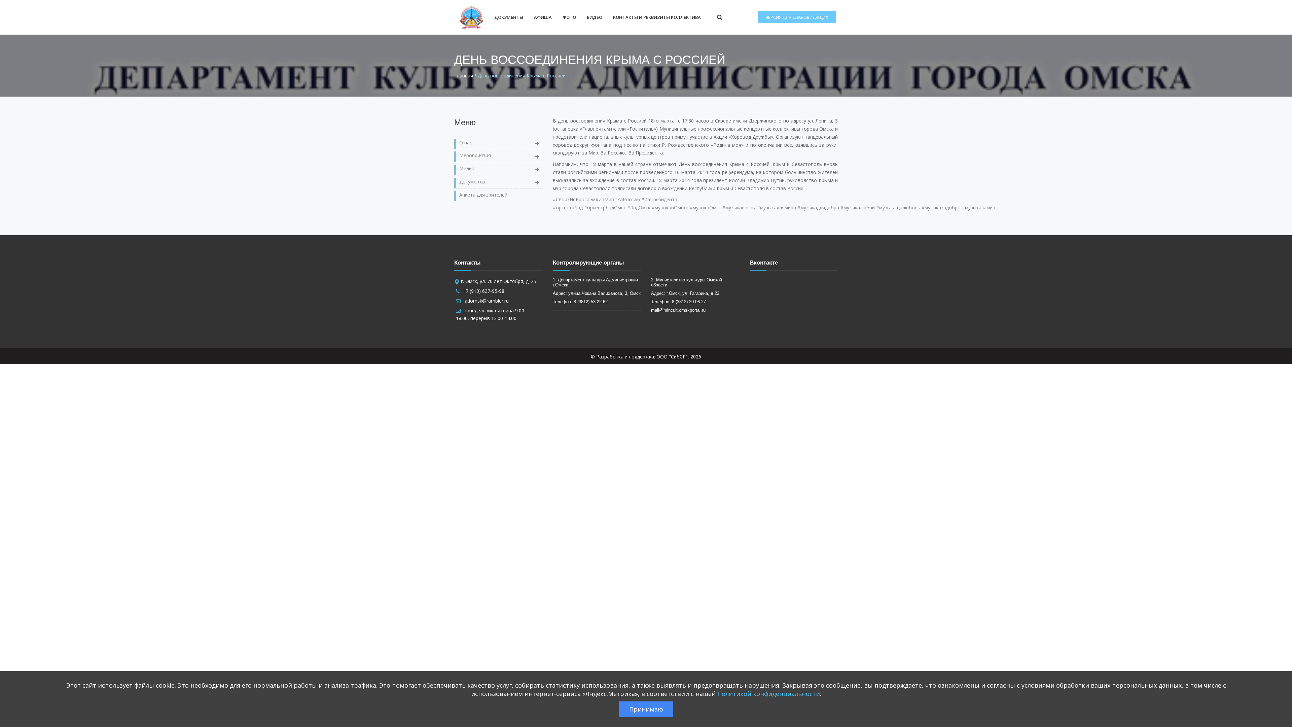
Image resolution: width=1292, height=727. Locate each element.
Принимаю (646, 709)
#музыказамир (978, 207)
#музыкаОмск (705, 207)
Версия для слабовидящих (796, 17)
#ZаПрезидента (659, 199)
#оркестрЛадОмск (605, 207)
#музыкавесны (739, 207)
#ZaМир (605, 199)
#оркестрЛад (568, 207)
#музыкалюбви (857, 207)
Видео (594, 17)
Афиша (543, 17)
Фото (569, 17)
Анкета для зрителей (483, 195)
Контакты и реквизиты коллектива (657, 17)
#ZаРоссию (627, 199)
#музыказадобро (941, 207)
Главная (463, 75)
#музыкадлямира (776, 207)
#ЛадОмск (638, 207)
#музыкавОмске (670, 207)
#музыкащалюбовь (898, 207)
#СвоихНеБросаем (574, 199)
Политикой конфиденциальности (768, 694)
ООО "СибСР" (672, 356)
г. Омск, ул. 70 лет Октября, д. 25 (498, 281)
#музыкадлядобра (818, 207)
